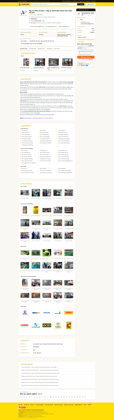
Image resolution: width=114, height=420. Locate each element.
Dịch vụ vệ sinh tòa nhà (63, 152)
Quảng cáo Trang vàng (68, 404)
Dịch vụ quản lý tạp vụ (26, 134)
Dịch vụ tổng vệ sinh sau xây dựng (28, 162)
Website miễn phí (78, 404)
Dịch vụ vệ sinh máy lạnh (63, 154)
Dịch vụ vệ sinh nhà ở (44, 154)
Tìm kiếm (81, 4)
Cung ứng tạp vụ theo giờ (45, 158)
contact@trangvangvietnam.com (38, 416)
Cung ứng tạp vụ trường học (64, 138)
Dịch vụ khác (23, 166)
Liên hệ (84, 404)
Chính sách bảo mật (49, 404)
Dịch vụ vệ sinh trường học (63, 158)
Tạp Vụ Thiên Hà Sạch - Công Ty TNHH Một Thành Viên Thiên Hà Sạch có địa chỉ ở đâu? (39, 367)
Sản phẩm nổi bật (23, 48)
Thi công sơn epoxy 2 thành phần (65, 172)
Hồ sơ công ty (57, 48)
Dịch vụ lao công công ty (45, 136)
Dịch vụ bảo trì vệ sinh (62, 132)
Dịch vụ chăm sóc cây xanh (45, 170)
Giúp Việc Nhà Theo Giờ (24, 67)
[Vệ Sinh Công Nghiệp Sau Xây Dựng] (53, 62)
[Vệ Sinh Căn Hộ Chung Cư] (40, 62)
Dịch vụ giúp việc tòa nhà (27, 136)
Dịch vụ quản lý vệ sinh (44, 134)
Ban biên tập (26, 404)
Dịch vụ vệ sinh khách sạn (45, 156)
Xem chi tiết (22, 70)
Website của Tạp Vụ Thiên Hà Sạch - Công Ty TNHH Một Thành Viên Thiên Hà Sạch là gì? (39, 376)
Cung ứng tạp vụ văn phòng (27, 144)
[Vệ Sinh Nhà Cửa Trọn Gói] (67, 62)
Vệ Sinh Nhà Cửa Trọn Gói (66, 67)
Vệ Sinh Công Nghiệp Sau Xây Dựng (53, 68)
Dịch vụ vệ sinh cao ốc (62, 150)
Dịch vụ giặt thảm (43, 150)
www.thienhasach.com (52, 26)
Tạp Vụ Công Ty (24, 41)
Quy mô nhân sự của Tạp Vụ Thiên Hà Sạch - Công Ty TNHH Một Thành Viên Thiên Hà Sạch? (40, 385)
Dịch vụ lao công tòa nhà (63, 136)
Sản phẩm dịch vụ (41, 48)
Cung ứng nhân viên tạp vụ (27, 140)
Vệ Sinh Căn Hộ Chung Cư (39, 67)
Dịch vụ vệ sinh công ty (44, 152)
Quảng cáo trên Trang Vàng (85, 1)
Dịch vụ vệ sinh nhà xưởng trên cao (65, 160)
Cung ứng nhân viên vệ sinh (45, 140)
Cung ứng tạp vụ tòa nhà (45, 138)
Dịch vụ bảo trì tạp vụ (44, 132)
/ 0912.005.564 (84, 63)
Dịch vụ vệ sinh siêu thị (26, 154)
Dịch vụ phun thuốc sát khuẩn (46, 172)
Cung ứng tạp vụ (24, 128)
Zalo (43, 20)
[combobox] (46, 4)
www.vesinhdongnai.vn (64, 26)
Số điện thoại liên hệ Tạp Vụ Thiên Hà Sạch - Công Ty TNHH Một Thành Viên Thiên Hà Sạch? (40, 370)
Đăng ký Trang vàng (58, 404)
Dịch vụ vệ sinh (25, 150)
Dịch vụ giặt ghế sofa (26, 152)
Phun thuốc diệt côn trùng (27, 170)
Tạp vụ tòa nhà (24, 130)
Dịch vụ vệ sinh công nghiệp (27, 148)
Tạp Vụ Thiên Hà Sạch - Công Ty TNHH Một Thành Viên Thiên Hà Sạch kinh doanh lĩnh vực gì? (40, 373)
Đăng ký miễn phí (91, 4)
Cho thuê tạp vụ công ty (26, 138)
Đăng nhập (91, 59)
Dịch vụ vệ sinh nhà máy (26, 156)
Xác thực (32, 404)
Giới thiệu (75, 1)
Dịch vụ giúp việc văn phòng (64, 142)
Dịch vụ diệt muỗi (61, 168)
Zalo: (83, 65)
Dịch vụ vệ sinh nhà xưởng (45, 160)
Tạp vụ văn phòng (25, 132)
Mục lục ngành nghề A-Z (67, 1)
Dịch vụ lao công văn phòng (27, 142)
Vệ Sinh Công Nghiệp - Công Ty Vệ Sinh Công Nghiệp (31, 43)
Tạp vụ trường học (62, 130)
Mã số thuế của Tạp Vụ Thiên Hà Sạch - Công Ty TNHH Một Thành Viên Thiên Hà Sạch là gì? (40, 379)
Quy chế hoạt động (39, 404)
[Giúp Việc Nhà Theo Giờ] (26, 62)
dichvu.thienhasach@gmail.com (37, 26)
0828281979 (34, 19)
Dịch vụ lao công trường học (64, 140)
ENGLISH (93, 1)
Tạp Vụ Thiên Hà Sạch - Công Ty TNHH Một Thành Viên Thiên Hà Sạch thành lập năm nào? (40, 382)
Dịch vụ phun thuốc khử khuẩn (64, 170)
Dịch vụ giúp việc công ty (63, 134)
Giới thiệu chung (32, 48)
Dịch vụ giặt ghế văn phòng (27, 158)
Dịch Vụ (22, 55)
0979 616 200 (37, 20)
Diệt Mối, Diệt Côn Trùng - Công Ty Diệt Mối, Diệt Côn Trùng (42, 41)
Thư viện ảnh (49, 48)
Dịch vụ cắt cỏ (24, 168)
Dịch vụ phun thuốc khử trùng (28, 172)
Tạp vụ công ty (43, 130)
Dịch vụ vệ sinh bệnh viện (63, 156)
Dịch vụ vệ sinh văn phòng (27, 160)
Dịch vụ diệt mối (43, 168)
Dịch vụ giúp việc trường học (45, 142)
